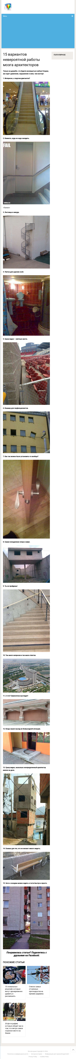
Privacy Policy (33, 1056)
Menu (5, 16)
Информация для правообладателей (57, 1054)
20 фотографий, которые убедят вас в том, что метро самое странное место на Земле (14, 1028)
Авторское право (36, 1054)
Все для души (32, 1051)
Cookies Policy (44, 1056)
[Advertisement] (37, 33)
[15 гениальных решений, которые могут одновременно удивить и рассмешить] (14, 975)
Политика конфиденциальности (17, 1054)
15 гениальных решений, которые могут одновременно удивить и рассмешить (13, 991)
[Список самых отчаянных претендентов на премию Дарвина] (38, 975)
